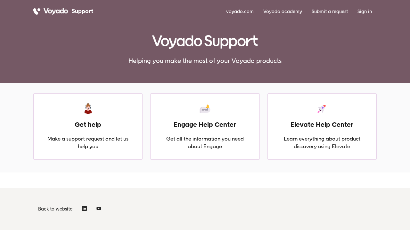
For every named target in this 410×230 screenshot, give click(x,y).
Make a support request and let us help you (87, 142)
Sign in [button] (364, 11)
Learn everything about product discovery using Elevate (322, 142)
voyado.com (240, 11)
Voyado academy (282, 11)
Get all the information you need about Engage (205, 142)
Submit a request (330, 11)
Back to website (55, 209)
